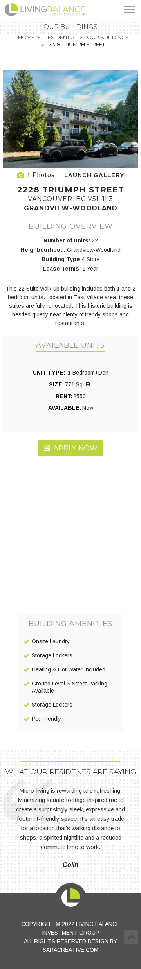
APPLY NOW (75, 448)
